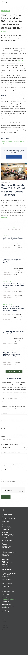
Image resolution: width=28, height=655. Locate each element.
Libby (10, 235)
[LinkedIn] (8, 612)
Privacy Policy (5, 635)
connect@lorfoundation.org (8, 599)
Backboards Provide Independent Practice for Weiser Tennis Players (12, 354)
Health (13, 11)
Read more (4, 217)
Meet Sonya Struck (14, 157)
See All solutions (14, 371)
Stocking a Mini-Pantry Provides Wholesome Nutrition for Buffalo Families (13, 308)
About (4, 619)
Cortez (11, 329)
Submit (6, 497)
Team (3, 623)
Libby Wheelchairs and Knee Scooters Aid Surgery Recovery (13, 239)
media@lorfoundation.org (8, 606)
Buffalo (11, 304)
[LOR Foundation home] (4, 2)
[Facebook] (3, 612)
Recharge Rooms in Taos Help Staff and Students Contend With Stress (13, 189)
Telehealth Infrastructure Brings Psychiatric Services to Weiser (13, 261)
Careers (4, 625)
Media (3, 629)
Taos (4, 31)
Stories (4, 621)
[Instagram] (6, 612)
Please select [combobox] (6, 447)
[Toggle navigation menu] (25, 2)
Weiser (11, 257)
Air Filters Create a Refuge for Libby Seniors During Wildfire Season (13, 285)
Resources (5, 627)
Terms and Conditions (6, 637)
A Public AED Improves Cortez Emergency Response (13, 332)
